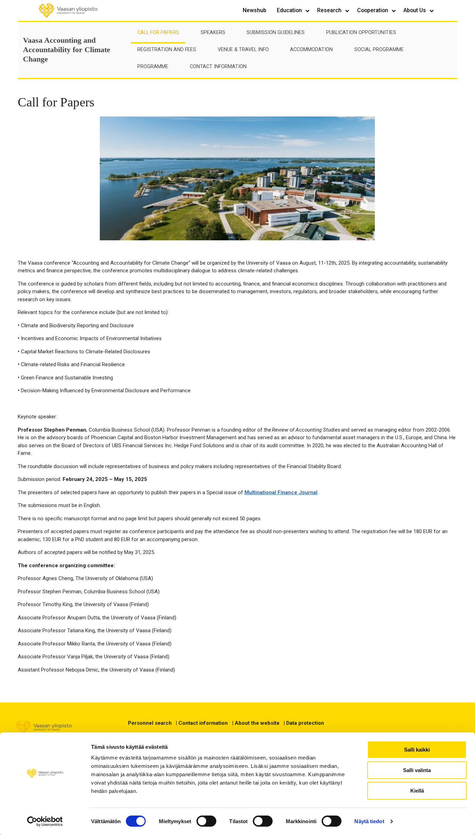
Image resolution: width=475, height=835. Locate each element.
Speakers (213, 32)
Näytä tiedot (369, 821)
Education (290, 10)
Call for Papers (158, 32)
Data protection (305, 723)
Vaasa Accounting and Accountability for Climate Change (66, 49)
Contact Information (218, 67)
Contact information (203, 723)
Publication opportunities (361, 32)
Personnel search (150, 723)
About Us (415, 10)
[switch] (206, 821)
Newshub (254, 10)
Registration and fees (166, 50)
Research (330, 10)
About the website (257, 723)
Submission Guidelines (276, 32)
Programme (152, 67)
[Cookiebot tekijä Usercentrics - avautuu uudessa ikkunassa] (45, 821)
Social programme (379, 50)
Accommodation (311, 50)
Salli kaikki (417, 750)
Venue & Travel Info (243, 50)
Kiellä (417, 791)
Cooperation (373, 10)
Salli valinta (417, 770)
